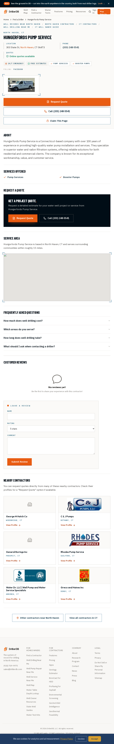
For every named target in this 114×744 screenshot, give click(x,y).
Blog (74, 680)
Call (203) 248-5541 (59, 111)
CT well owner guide (47, 27)
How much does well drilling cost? (23, 320)
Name (9, 411)
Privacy (98, 658)
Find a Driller (18, 19)
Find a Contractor (36, 11)
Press (74, 675)
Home (6, 19)
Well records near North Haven (22, 24)
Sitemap (98, 678)
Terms (97, 653)
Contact (75, 666)
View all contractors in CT (83, 617)
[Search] (89, 12)
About (74, 653)
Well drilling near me (17, 27)
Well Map (26, 11)
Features (58, 11)
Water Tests (48, 11)
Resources (81, 11)
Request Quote (59, 101)
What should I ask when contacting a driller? (29, 346)
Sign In (94, 11)
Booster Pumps (82, 63)
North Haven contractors (59, 24)
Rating (10, 423)
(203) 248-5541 (71, 47)
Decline (81, 739)
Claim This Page (59, 120)
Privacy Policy (66, 738)
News (74, 671)
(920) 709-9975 (11, 665)
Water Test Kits (33, 715)
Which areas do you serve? (19, 329)
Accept (94, 739)
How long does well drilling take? (23, 337)
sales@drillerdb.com (13, 669)
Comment (11, 435)
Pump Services (60, 63)
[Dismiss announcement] (108, 3)
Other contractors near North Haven (39, 617)
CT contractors (88, 24)
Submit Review (19, 461)
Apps (51, 665)
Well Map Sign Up (103, 11)
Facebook (18, 69)
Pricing (69, 11)
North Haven (27, 47)
